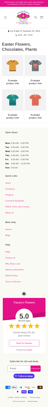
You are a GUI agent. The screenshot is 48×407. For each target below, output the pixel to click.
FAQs (7, 252)
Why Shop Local (12, 264)
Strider (29, 350)
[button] (5, 17)
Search (8, 229)
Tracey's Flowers (20, 397)
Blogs (7, 235)
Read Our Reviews (24, 343)
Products (9, 195)
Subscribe (35, 368)
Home (8, 183)
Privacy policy (35, 397)
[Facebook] (24, 293)
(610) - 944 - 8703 (25, 35)
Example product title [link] (12, 82)
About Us (9, 213)
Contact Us (10, 258)
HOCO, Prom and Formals (17, 207)
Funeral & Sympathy (14, 201)
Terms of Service (13, 282)
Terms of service (19, 401)
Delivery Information (14, 270)
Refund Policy (11, 275)
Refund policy (33, 401)
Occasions (10, 189)
